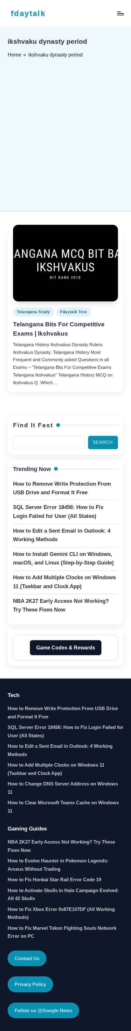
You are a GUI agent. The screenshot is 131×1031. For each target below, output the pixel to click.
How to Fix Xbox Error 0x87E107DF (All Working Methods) (61, 913)
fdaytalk (28, 13)
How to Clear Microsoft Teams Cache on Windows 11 (63, 807)
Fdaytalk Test (73, 312)
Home (14, 54)
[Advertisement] (65, 132)
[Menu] (120, 13)
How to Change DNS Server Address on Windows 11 (63, 788)
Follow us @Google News (43, 1010)
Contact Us (27, 958)
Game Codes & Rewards (65, 647)
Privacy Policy (30, 984)
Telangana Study (33, 312)
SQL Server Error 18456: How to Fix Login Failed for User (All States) (65, 731)
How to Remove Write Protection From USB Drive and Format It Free (63, 712)
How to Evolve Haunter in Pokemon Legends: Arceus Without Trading (58, 865)
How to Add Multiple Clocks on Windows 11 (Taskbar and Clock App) (56, 769)
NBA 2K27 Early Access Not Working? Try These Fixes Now (61, 846)
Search (103, 442)
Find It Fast (33, 425)
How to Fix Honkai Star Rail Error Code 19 (54, 879)
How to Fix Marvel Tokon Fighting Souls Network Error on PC (62, 932)
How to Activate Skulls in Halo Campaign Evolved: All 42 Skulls (63, 894)
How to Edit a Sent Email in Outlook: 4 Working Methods (60, 750)
